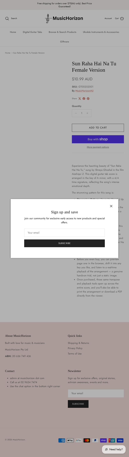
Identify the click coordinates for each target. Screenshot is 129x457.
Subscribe (64, 243)
